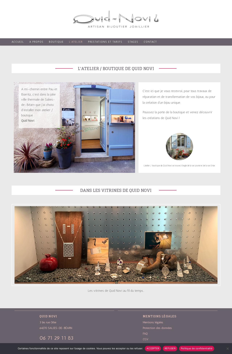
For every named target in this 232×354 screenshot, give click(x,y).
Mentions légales (153, 322)
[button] (109, 280)
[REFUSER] (227, 348)
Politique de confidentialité (196, 348)
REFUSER (170, 348)
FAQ (145, 333)
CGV (145, 339)
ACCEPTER (153, 348)
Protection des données (157, 328)
